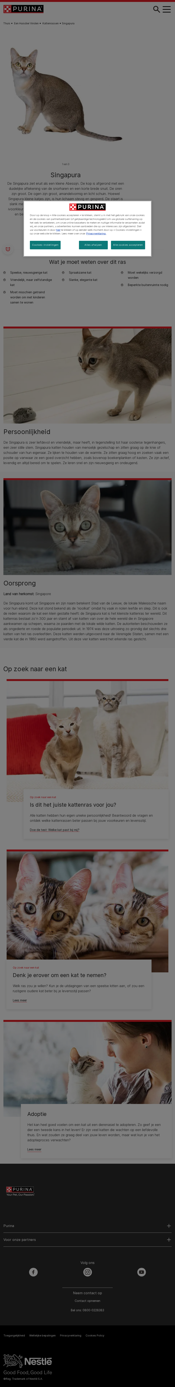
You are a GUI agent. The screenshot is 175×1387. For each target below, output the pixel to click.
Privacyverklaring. (96, 233)
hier (58, 229)
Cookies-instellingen (45, 244)
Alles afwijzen (93, 244)
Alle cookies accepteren (128, 244)
